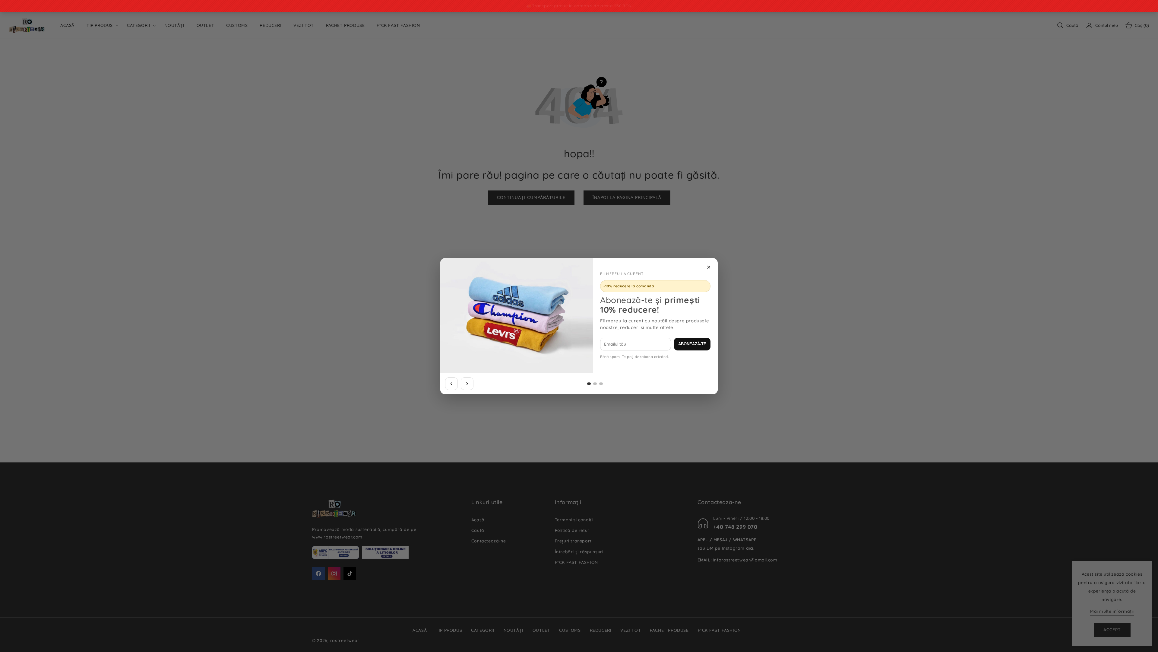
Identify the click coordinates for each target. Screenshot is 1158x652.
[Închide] (709, 267)
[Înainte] (467, 383)
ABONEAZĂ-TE (692, 344)
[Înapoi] (451, 383)
